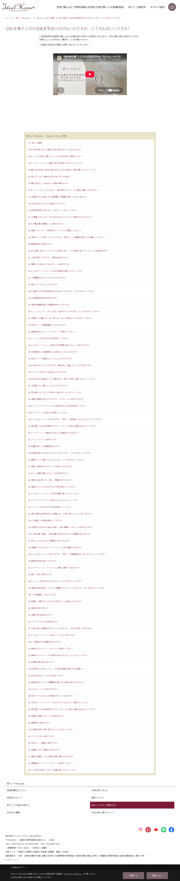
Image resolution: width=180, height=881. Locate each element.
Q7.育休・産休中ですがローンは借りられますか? (50, 466)
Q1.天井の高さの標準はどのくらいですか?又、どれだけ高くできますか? (60, 628)
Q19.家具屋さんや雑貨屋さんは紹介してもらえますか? (52, 351)
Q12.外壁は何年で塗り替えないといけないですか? (50, 729)
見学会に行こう (14, 797)
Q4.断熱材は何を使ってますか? (42, 560)
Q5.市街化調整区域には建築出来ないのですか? (49, 304)
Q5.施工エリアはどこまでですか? (43, 284)
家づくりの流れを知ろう (18, 805)
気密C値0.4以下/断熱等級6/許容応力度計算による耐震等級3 (90, 7)
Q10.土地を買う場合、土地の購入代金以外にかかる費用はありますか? (59, 533)
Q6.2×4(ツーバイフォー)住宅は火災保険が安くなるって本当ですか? (58, 345)
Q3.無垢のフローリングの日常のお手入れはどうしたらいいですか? (57, 655)
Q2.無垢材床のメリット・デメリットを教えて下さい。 (52, 331)
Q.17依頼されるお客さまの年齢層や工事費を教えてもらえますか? (57, 196)
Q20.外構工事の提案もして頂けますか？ (46, 223)
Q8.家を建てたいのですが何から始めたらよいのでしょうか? (55, 392)
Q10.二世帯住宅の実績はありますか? (44, 641)
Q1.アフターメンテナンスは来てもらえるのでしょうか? (52, 500)
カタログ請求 (157, 7)
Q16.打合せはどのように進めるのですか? (46, 203)
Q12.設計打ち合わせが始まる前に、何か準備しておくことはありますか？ (61, 527)
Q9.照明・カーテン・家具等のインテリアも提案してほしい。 (55, 230)
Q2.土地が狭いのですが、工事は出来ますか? (48, 257)
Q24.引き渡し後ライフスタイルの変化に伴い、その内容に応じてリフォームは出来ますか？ (68, 250)
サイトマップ (13, 860)
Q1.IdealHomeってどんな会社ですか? (45, 675)
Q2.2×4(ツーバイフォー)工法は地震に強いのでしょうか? (53, 493)
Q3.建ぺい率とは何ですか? (40, 574)
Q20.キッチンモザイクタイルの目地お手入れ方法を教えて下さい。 (58, 405)
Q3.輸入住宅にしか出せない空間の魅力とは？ (48, 183)
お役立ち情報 (13, 812)
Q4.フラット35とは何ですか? (41, 736)
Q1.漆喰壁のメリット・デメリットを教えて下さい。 (51, 763)
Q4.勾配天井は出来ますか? (40, 614)
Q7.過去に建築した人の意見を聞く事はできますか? (51, 756)
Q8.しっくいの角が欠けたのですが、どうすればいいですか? (55, 581)
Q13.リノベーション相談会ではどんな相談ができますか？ (53, 432)
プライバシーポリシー (72, 874)
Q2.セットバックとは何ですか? (42, 439)
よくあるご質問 (35, 142)
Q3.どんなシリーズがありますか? (43, 689)
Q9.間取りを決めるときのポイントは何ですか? (49, 264)
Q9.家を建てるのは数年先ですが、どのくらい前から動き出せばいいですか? (62, 709)
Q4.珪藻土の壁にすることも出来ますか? (46, 716)
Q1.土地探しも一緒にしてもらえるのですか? (48, 385)
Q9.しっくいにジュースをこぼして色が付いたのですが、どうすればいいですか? (63, 311)
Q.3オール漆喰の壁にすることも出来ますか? (48, 473)
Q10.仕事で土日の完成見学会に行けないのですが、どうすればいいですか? (61, 291)
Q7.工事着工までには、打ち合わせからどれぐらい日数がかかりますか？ (60, 217)
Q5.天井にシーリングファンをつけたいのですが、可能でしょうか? (58, 702)
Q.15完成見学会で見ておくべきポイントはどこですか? (52, 210)
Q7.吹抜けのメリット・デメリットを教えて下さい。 (51, 648)
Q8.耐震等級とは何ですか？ (40, 243)
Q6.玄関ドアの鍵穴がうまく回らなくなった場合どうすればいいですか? (60, 318)
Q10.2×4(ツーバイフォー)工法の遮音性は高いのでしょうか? (55, 270)
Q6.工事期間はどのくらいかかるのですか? (47, 277)
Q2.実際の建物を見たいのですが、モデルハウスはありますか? (55, 399)
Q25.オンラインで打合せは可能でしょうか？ (48, 412)
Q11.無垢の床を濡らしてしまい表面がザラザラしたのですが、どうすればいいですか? (66, 587)
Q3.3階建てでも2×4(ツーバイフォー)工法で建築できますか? (55, 547)
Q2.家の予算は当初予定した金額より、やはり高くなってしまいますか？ (60, 513)
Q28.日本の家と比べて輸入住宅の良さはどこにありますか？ (55, 149)
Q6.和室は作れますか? (38, 608)
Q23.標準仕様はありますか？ (41, 662)
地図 (52, 839)
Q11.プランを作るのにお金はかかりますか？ (48, 372)
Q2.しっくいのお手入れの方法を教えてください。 (50, 506)
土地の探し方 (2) (99, 790)
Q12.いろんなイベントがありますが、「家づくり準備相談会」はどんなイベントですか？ (67, 554)
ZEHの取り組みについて (103, 812)
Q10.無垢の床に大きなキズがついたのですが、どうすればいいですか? (59, 453)
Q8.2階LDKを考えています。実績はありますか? (49, 480)
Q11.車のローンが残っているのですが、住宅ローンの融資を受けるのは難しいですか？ (66, 237)
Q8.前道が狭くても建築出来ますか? (44, 446)
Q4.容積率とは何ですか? (39, 722)
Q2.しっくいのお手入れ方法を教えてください (48, 338)
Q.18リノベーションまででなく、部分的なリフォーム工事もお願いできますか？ (63, 190)
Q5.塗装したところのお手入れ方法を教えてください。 (52, 486)
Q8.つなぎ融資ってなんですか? (42, 594)
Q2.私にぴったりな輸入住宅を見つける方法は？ (49, 176)
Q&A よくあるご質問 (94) (103, 805)
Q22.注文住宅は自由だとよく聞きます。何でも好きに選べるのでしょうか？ (62, 378)
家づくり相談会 (137, 7)
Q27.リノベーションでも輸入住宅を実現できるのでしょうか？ (56, 163)
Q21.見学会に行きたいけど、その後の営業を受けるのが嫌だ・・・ (58, 668)
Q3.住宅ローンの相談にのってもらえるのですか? (50, 358)
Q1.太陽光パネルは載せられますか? (44, 749)
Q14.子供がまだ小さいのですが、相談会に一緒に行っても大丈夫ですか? (60, 365)
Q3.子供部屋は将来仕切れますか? (43, 297)
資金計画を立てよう (16, 790)
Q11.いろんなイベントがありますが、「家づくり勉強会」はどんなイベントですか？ (65, 419)
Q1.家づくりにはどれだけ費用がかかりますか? (49, 540)
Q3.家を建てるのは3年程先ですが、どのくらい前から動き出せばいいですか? (62, 426)
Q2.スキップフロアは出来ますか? (43, 621)
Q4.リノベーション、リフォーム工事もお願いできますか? (53, 567)
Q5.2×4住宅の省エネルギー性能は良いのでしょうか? (52, 769)
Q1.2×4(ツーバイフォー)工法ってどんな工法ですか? (51, 635)
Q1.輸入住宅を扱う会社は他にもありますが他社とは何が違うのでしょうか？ (62, 169)
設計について (97, 797)
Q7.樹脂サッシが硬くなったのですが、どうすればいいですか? (56, 459)
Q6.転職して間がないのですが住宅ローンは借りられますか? (55, 601)
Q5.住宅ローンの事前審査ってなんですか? (47, 324)
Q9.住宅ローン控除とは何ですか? (43, 743)
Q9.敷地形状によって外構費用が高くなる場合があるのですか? (56, 682)
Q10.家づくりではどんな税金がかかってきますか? (50, 695)
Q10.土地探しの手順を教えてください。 (46, 520)
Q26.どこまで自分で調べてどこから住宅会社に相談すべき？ (55, 156)
